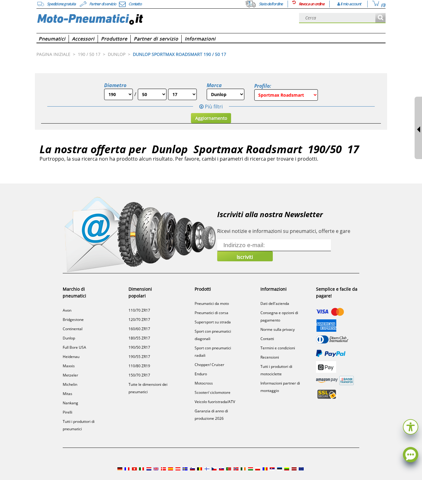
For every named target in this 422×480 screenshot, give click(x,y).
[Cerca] (380, 18)
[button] (410, 426)
